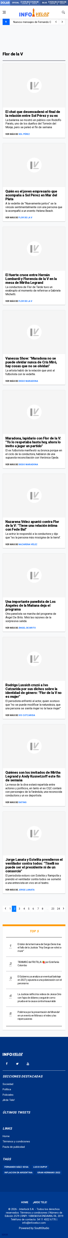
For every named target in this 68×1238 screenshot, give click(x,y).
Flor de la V (25, 217)
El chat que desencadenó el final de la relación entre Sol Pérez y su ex (32, 114)
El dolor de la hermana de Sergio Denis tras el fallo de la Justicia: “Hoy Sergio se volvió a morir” (39, 947)
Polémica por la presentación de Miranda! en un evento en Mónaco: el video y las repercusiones (38, 1015)
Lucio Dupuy (40, 1167)
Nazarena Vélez (27, 544)
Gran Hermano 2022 (48, 1172)
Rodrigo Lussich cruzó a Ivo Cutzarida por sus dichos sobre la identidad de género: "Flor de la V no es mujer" (33, 691)
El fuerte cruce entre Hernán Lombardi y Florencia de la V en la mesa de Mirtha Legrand (31, 279)
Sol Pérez (24, 134)
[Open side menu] (4, 12)
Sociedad (8, 1084)
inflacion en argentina (18, 1172)
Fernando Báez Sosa (16, 1167)
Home (6, 1136)
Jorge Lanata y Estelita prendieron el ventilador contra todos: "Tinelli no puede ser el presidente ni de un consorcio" (34, 865)
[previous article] (62, 22)
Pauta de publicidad (14, 1146)
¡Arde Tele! (9, 1100)
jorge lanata (26, 890)
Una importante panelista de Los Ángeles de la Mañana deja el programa (30, 605)
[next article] (56, 22)
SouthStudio (41, 1228)
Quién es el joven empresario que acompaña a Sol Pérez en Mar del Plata (31, 195)
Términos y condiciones (16, 1141)
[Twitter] (17, 1064)
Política (7, 1089)
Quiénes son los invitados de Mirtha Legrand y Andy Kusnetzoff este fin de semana (33, 776)
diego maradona (28, 381)
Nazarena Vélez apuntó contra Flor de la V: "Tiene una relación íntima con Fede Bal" (32, 525)
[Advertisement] (34, 38)
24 (58, 908)
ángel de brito (27, 628)
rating (22, 802)
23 (52, 908)
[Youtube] (28, 1064)
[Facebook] (7, 1064)
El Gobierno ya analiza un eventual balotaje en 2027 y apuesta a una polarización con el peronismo (40, 980)
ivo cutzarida (26, 715)
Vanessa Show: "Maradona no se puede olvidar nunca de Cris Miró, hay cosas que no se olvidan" (31, 362)
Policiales (8, 1094)
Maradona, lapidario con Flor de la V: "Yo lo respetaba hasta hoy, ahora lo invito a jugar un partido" (33, 442)
